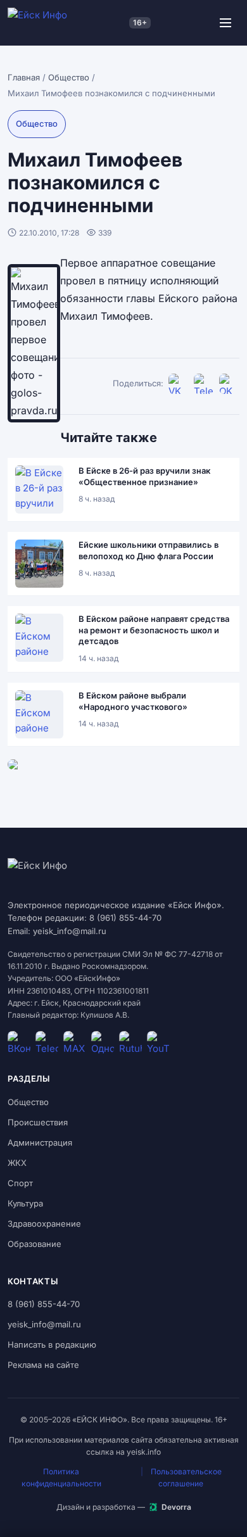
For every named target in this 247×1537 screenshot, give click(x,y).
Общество (68, 77)
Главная (24, 77)
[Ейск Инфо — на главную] (66, 23)
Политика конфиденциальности (61, 1477)
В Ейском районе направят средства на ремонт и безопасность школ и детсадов (154, 630)
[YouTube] (158, 1042)
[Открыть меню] (225, 23)
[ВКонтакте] (178, 384)
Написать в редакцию (52, 1344)
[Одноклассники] (229, 384)
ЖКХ (17, 1163)
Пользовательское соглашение (186, 1477)
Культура (25, 1203)
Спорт (20, 1183)
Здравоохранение (44, 1223)
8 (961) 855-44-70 (44, 1304)
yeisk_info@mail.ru (44, 1324)
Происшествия (38, 1122)
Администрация (40, 1142)
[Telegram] (204, 384)
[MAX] (74, 1042)
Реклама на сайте (43, 1365)
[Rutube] (130, 1042)
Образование (34, 1244)
